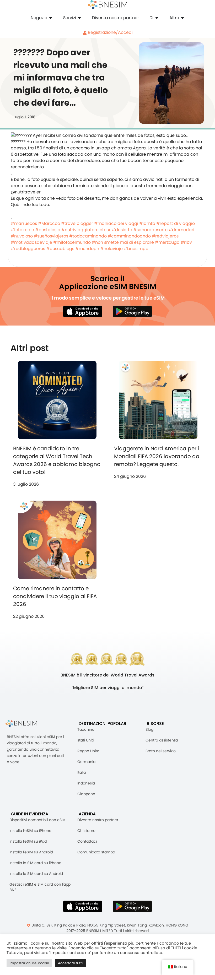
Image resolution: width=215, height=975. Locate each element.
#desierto (122, 230)
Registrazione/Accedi (110, 32)
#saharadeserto (150, 230)
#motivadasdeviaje (31, 242)
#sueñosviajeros (51, 236)
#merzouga (167, 242)
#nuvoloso (22, 236)
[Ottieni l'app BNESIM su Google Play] (132, 906)
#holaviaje (111, 249)
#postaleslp (47, 230)
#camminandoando (129, 236)
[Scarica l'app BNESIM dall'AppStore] (82, 906)
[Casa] (107, 4)
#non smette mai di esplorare (123, 242)
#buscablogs (60, 249)
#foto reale (22, 230)
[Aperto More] (182, 18)
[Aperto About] (157, 18)
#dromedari (181, 230)
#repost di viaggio (175, 223)
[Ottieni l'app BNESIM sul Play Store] (132, 311)
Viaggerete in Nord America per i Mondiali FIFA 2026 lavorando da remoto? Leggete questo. (157, 456)
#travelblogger (77, 223)
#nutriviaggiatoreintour (86, 230)
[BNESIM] (25, 723)
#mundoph (87, 249)
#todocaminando (88, 236)
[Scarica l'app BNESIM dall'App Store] (82, 311)
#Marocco (49, 223)
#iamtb (147, 223)
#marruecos (24, 223)
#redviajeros (165, 236)
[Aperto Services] (79, 18)
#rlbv (186, 242)
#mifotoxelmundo (72, 242)
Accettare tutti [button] (70, 963)
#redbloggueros (28, 249)
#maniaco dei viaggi (116, 223)
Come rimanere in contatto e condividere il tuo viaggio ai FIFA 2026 (55, 596)
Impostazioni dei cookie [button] (29, 963)
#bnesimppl (136, 249)
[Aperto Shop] (51, 18)
